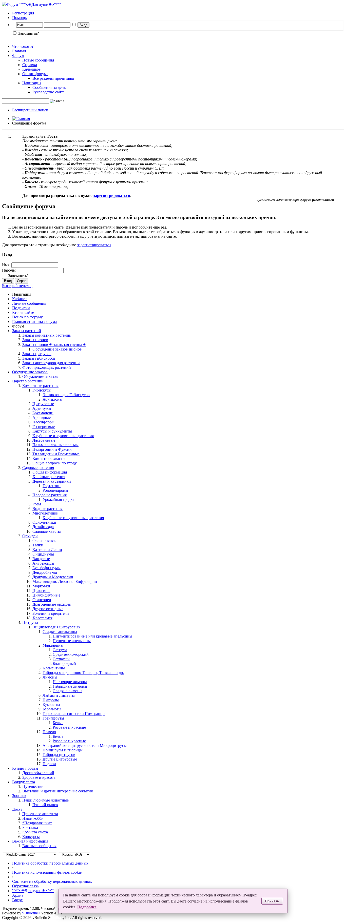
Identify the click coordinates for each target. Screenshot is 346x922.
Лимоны (50, 677)
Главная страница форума (34, 321)
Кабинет (19, 299)
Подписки (21, 308)
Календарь (31, 69)
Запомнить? (28, 33)
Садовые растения (38, 467)
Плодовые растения (49, 495)
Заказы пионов (35, 340)
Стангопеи (41, 600)
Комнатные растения (40, 385)
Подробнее (87, 907)
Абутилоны (52, 399)
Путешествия (33, 786)
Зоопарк (19, 795)
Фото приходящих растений (46, 367)
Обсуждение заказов (30, 372)
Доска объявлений (38, 773)
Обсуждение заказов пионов (57, 349)
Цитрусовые (43, 404)
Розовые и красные (69, 727)
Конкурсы (31, 836)
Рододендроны (55, 490)
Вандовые (41, 559)
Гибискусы (41, 390)
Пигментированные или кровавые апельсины (92, 636)
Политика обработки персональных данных (50, 863)
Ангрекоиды (43, 563)
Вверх (17, 900)
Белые (58, 723)
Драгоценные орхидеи (51, 604)
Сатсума (60, 650)
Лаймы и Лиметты (59, 695)
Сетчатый (61, 659)
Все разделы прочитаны (53, 78)
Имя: (6, 265)
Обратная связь (25, 886)
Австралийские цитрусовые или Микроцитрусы (85, 745)
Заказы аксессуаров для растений (51, 363)
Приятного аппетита (40, 814)
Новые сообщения (38, 60)
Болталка (30, 827)
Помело (49, 732)
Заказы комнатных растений (46, 335)
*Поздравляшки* (37, 823)
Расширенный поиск (30, 110)
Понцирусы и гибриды (63, 750)
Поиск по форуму (27, 317)
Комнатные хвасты (48, 458)
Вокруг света (23, 782)
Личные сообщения (29, 303)
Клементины (54, 668)
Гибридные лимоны (70, 686)
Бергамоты (52, 709)
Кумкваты (51, 704)
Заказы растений (26, 331)
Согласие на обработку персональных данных (52, 881)
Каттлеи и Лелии (47, 549)
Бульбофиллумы (46, 568)
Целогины (41, 590)
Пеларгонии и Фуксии (52, 449)
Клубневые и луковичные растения (63, 436)
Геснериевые (43, 426)
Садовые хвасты (46, 531)
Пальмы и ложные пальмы (55, 445)
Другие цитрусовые (60, 759)
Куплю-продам (25, 768)
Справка (29, 65)
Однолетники (44, 522)
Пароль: (9, 270)
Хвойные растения (48, 477)
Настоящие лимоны (70, 682)
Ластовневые (43, 440)
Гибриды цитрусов (59, 754)
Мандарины (53, 645)
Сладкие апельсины (60, 631)
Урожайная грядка (58, 499)
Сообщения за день (49, 87)
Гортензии (52, 486)
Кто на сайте (23, 312)
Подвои (49, 764)
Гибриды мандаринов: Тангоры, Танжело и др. (83, 672)
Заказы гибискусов (38, 358)
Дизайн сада (43, 527)
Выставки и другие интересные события (57, 791)
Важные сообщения (39, 846)
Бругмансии (42, 413)
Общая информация (49, 472)
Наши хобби (33, 818)
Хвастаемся (42, 618)
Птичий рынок (45, 805)
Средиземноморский (71, 654)
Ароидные (41, 417)
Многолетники (45, 513)
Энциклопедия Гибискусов (66, 395)
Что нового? (22, 46)
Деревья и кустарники (51, 481)
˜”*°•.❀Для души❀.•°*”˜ (33, 891)
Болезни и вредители (50, 613)
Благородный (64, 663)
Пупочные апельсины (72, 641)
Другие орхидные (47, 609)
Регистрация (23, 13)
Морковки (41, 586)
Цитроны (51, 700)
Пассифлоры (43, 422)
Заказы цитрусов (36, 354)
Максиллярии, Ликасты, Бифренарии (64, 581)
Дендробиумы (44, 572)
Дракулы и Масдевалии (52, 577)
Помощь (19, 17)
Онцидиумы (43, 554)
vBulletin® (31, 913)
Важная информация (30, 841)
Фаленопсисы (44, 540)
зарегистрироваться (94, 245)
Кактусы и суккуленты (52, 431)
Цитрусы (30, 622)
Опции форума (35, 74)
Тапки (37, 545)
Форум (18, 55)
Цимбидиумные (46, 595)
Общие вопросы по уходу (54, 463)
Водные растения (47, 508)
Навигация (31, 83)
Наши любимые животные (45, 800)
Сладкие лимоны (67, 691)
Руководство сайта (48, 92)
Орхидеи (30, 536)
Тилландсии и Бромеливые (56, 454)
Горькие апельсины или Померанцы (74, 713)
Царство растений (28, 381)
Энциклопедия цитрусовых (56, 627)
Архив (18, 895)
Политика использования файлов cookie (47, 872)
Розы (36, 504)
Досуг (17, 809)
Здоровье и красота (38, 777)
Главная (19, 51)
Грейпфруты (53, 718)
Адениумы (41, 408)
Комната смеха (35, 832)
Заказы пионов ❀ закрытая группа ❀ (54, 344)
